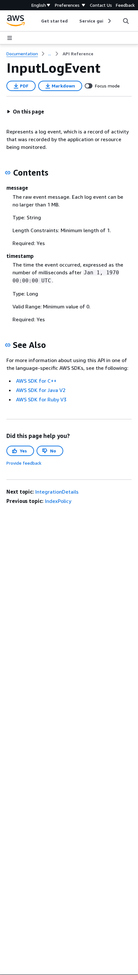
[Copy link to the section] (8, 172)
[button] (25, 111)
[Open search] (126, 20)
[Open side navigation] (9, 38)
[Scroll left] (36, 21)
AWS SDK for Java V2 (40, 390)
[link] (78, 53)
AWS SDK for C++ (36, 381)
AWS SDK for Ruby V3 (41, 399)
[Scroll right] (109, 21)
